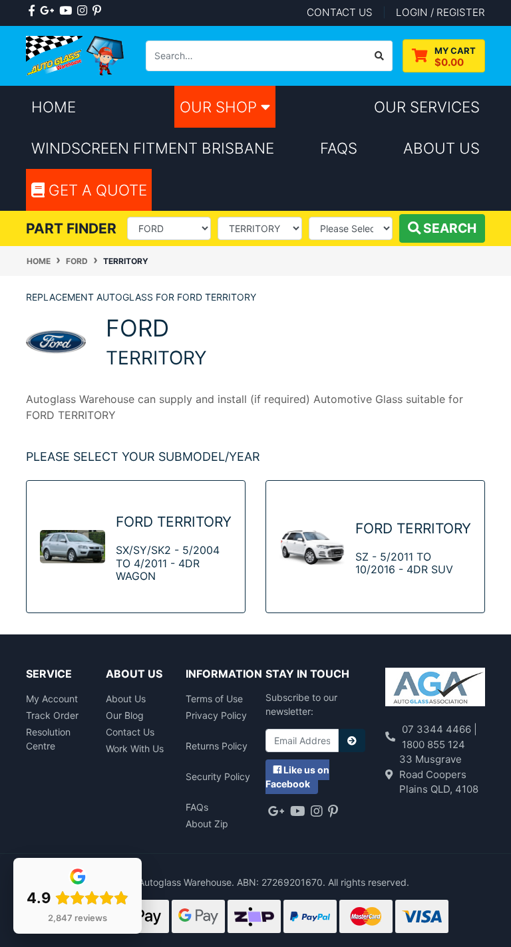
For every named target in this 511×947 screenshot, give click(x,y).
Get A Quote (96, 190)
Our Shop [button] (220, 107)
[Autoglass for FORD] (56, 340)
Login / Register (440, 12)
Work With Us (135, 748)
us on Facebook (297, 776)
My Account (52, 698)
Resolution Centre (48, 738)
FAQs (197, 807)
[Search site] (380, 56)
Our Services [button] (427, 107)
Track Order (52, 715)
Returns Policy (217, 745)
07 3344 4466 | (439, 729)
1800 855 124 (433, 744)
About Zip (207, 823)
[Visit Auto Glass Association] (435, 688)
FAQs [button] (338, 148)
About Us (126, 698)
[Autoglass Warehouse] (76, 55)
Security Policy (218, 776)
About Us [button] (441, 148)
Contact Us (130, 732)
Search (448, 228)
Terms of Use (214, 698)
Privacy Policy (216, 715)
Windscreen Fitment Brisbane (152, 148)
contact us (340, 12)
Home (53, 107)
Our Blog (125, 715)
